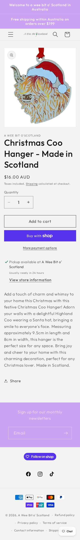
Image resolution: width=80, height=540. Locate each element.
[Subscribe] (66, 433)
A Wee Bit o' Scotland (33, 515)
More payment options (40, 248)
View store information (30, 279)
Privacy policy (28, 523)
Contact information (29, 530)
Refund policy (65, 515)
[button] (10, 34)
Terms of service (55, 523)
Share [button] (15, 381)
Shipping (32, 183)
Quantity (11, 192)
